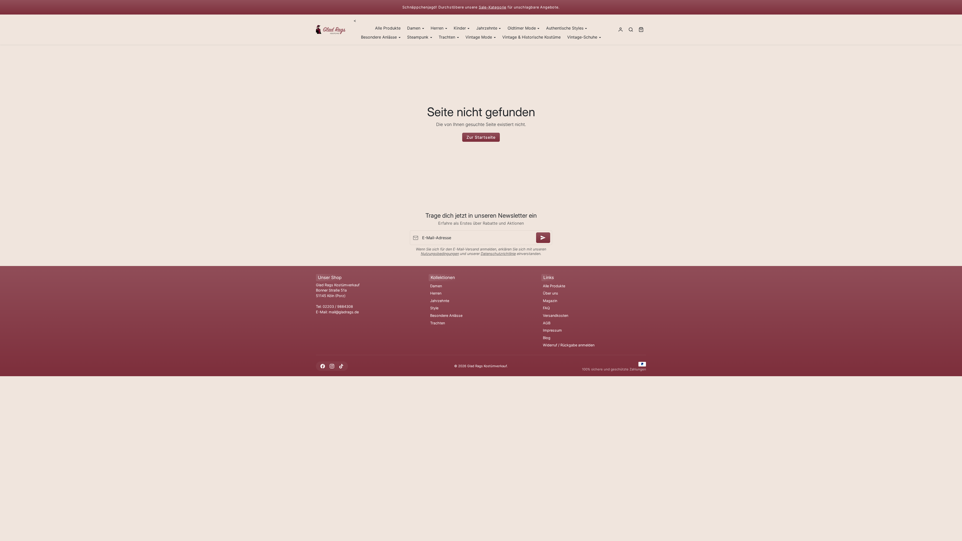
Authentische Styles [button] (565, 28)
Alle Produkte (388, 28)
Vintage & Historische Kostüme (531, 37)
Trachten (437, 323)
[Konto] (621, 30)
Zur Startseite (481, 137)
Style (434, 308)
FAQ (546, 308)
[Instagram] (331, 366)
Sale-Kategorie (492, 7)
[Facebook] (322, 366)
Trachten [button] (447, 37)
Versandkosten (555, 315)
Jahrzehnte (439, 301)
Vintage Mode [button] (479, 37)
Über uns (550, 293)
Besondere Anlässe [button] (379, 37)
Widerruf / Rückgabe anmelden (568, 345)
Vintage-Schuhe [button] (582, 37)
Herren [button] (438, 28)
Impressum (552, 330)
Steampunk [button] (418, 37)
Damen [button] (414, 28)
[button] (631, 30)
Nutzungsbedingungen (440, 253)
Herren (435, 293)
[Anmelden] (543, 237)
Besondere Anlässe (446, 315)
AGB (546, 323)
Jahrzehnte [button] (487, 28)
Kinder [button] (460, 28)
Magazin (550, 301)
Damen (436, 286)
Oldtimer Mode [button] (522, 28)
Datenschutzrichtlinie (498, 253)
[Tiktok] (341, 366)
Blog (546, 338)
